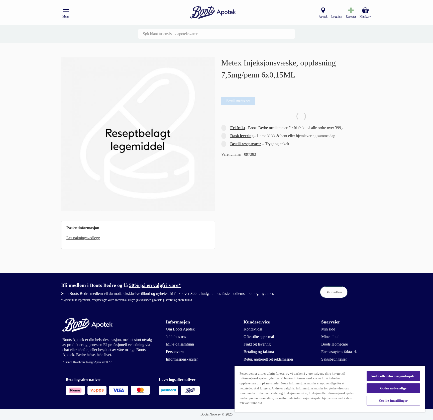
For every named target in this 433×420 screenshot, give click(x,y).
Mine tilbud (330, 336)
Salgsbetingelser (334, 359)
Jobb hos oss (176, 336)
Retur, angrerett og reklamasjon (268, 359)
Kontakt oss (253, 329)
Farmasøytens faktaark (339, 352)
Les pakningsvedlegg (83, 238)
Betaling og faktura (259, 352)
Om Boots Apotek (180, 329)
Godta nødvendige (393, 388)
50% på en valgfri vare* (155, 285)
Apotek (323, 16)
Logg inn (336, 16)
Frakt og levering (257, 344)
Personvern (175, 352)
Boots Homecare (334, 344)
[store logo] (213, 12)
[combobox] (216, 34)
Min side (328, 329)
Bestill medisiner (238, 101)
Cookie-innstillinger (393, 400)
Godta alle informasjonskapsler (393, 376)
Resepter (351, 16)
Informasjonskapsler (182, 359)
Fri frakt (237, 128)
